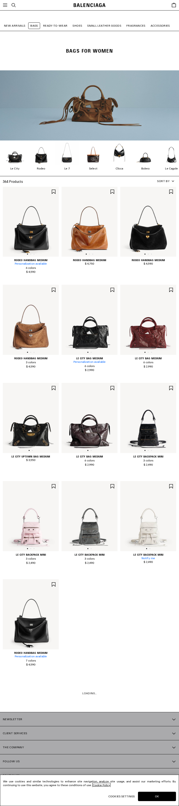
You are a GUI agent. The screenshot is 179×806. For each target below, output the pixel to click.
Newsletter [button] (12, 719)
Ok (157, 796)
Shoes (77, 25)
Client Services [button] (15, 733)
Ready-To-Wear (55, 25)
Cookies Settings (121, 796)
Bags (34, 25)
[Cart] (174, 5)
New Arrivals (14, 25)
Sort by (163, 181)
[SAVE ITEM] (53, 191)
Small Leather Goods (104, 25)
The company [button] (13, 747)
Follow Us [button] (11, 761)
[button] (27, 254)
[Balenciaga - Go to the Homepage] (90, 5)
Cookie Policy (101, 785)
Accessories (160, 25)
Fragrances (135, 25)
